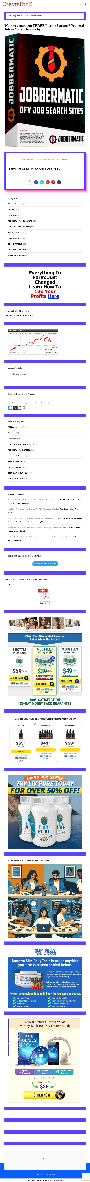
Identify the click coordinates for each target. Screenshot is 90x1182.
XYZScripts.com (57, 1180)
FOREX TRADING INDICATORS (20, 221)
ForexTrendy (9, 585)
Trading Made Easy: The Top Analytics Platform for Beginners (32, 500)
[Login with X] (15, 408)
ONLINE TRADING (15, 244)
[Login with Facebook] (10, 408)
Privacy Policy (45, 402)
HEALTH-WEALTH (15, 238)
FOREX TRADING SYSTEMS (19, 227)
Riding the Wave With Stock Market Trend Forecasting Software (33, 527)
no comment (62, 159)
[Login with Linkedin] (19, 408)
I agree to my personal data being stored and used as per (28, 402)
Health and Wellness (16, 232)
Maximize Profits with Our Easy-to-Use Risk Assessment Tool (32, 509)
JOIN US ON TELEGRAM (46, 564)
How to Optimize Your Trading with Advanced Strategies (30, 518)
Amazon (11, 209)
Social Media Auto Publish (36, 1180)
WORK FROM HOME (16, 255)
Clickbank (12, 215)
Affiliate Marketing (15, 204)
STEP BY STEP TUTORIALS (19, 250)
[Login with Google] (24, 408)
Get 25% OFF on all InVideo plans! (19, 315)
